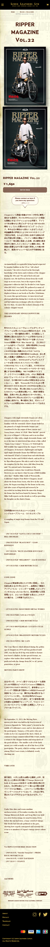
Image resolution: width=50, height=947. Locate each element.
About (5, 913)
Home (13, 12)
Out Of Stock (25, 190)
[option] (25, 138)
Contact (5, 925)
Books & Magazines (27, 12)
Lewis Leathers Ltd (25, 4)
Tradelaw (6, 921)
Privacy (5, 917)
